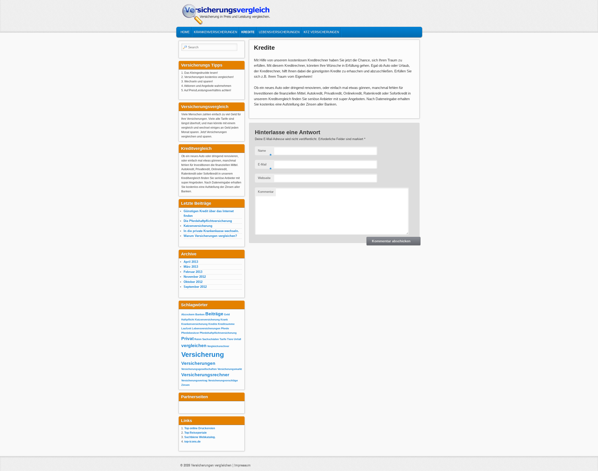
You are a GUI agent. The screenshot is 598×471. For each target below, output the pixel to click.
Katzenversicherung (198, 226)
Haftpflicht (187, 319)
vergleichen (193, 345)
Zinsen (185, 384)
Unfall (237, 339)
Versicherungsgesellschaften (199, 369)
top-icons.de (192, 441)
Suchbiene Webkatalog (199, 437)
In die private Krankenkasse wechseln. (211, 231)
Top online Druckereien (199, 428)
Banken (200, 314)
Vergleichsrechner (218, 346)
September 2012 (195, 286)
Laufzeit (186, 328)
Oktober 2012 (193, 282)
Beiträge (214, 313)
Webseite (264, 178)
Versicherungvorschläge (223, 380)
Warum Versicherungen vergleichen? (210, 236)
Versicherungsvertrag (194, 380)
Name (265, 152)
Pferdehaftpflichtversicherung (218, 332)
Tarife (223, 339)
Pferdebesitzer (190, 332)
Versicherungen (198, 363)
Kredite (248, 32)
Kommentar (266, 191)
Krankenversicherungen (215, 32)
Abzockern (188, 314)
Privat (187, 338)
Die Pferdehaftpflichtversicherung (208, 221)
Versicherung (202, 354)
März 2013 (191, 266)
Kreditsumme (226, 324)
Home (185, 32)
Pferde (225, 328)
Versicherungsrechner (205, 374)
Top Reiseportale (195, 432)
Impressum (242, 465)
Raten (198, 339)
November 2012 (195, 276)
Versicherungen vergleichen (211, 465)
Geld (227, 314)
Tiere (230, 339)
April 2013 (191, 262)
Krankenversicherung (194, 324)
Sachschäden (210, 339)
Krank (224, 319)
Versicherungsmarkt (229, 369)
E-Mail (265, 166)
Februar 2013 (193, 272)
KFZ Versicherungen (321, 32)
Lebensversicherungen (279, 32)
